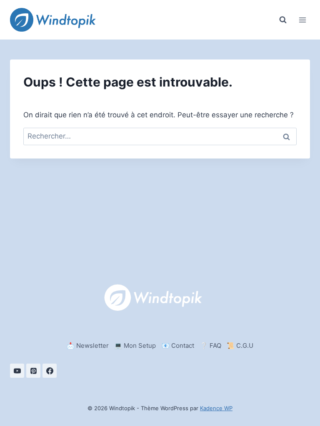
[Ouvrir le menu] (302, 19)
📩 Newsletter (88, 345)
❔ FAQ (210, 345)
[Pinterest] (33, 371)
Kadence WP (216, 408)
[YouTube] (17, 371)
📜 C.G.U (240, 345)
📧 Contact (178, 345)
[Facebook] (49, 371)
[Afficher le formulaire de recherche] (282, 19)
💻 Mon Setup (135, 345)
